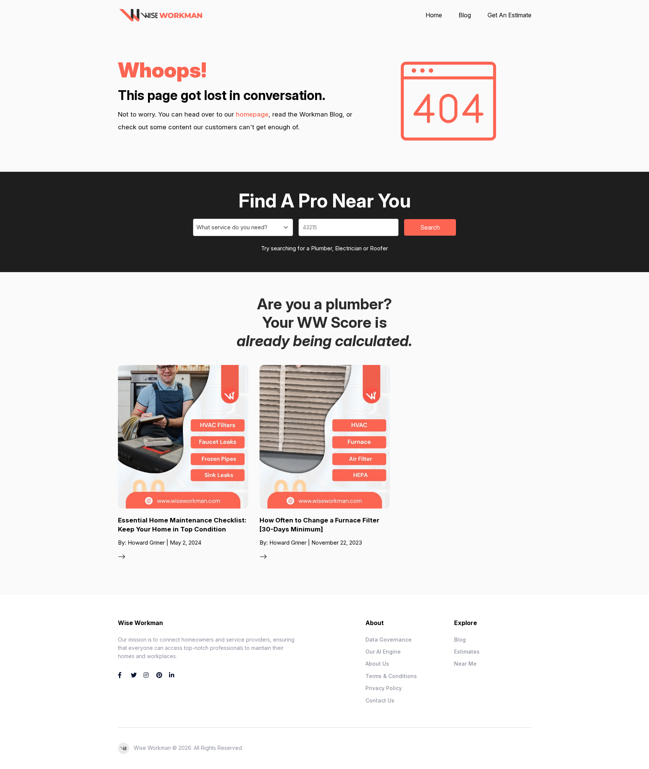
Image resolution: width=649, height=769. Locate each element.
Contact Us (379, 700)
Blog (465, 15)
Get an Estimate (509, 15)
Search (430, 227)
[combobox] (243, 227)
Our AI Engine (383, 651)
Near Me (465, 663)
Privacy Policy (383, 688)
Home (434, 15)
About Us (377, 663)
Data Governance (388, 639)
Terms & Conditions (391, 676)
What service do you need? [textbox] (231, 227)
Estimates (467, 651)
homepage (252, 114)
